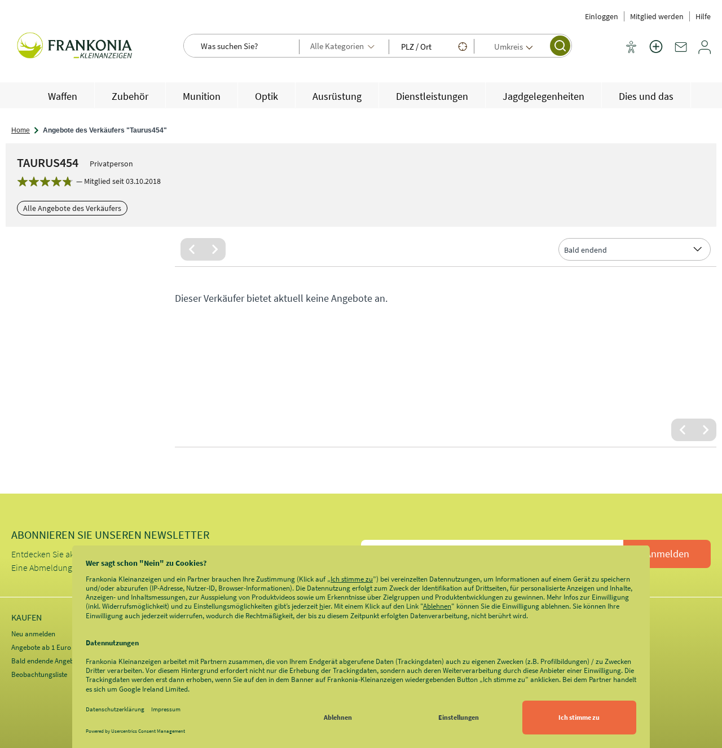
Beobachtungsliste (39, 674)
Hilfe (703, 16)
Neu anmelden (33, 634)
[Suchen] (560, 46)
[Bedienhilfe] (631, 47)
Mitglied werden (657, 16)
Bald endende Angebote (47, 661)
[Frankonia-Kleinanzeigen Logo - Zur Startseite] (76, 47)
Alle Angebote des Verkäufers (72, 208)
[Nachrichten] (680, 51)
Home (20, 130)
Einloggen (601, 16)
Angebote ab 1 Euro (41, 647)
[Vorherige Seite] (191, 249)
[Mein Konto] (704, 51)
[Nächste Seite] (214, 249)
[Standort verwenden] (462, 46)
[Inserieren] (656, 54)
